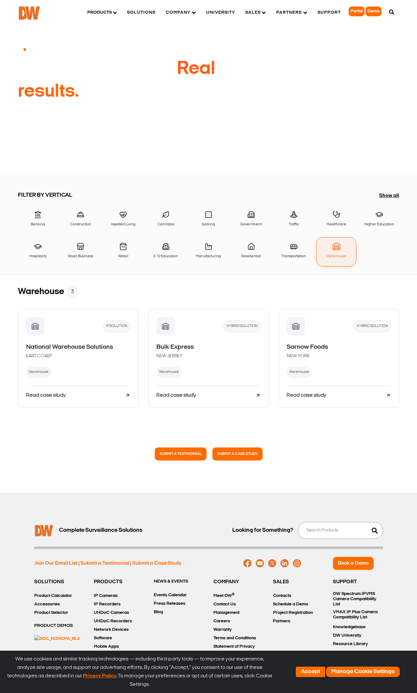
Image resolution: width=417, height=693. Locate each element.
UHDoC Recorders (113, 621)
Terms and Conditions (234, 638)
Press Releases (169, 603)
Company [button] (178, 12)
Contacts (282, 595)
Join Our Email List (56, 563)
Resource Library (350, 644)
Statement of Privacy (234, 646)
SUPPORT (345, 582)
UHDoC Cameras (111, 612)
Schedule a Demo (290, 604)
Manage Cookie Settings (363, 672)
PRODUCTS (108, 582)
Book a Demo (353, 563)
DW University (347, 635)
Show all (389, 195)
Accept (310, 672)
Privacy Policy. (100, 676)
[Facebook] (247, 563)
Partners (281, 621)
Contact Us (224, 604)
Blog (158, 612)
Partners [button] (289, 12)
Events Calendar (170, 595)
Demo (373, 11)
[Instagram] (297, 563)
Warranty (222, 629)
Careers (221, 621)
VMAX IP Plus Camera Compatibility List (355, 615)
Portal (357, 11)
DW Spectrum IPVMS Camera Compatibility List (354, 599)
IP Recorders (107, 604)
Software (103, 638)
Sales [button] (253, 12)
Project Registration (293, 612)
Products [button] (99, 12)
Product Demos (53, 625)
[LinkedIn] (284, 563)
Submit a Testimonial (181, 454)
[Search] (391, 12)
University (220, 12)
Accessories (47, 604)
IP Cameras (106, 595)
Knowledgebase (349, 627)
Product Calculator (53, 595)
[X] (272, 563)
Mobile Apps (106, 646)
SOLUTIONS (49, 582)
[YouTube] (260, 563)
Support (329, 12)
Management (226, 612)
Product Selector (51, 612)
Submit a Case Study (237, 454)
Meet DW (224, 595)
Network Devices (111, 629)
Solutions (141, 12)
